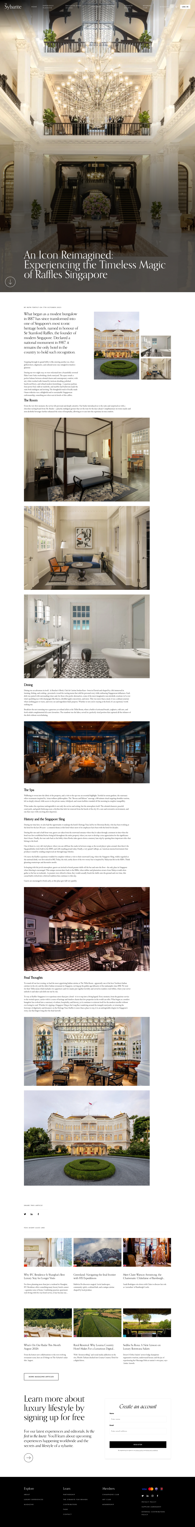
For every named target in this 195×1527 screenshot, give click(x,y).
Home (34, 7)
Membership (108, 1504)
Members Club (147, 7)
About (27, 1495)
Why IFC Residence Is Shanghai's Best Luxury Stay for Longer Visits (44, 1276)
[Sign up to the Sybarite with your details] (29, 1458)
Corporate (96, 7)
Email (112, 1425)
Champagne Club (110, 1495)
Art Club (106, 1499)
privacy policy (139, 1450)
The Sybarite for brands (75, 1499)
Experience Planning (48, 7)
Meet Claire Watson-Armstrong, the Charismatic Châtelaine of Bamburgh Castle (143, 1278)
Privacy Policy (149, 1502)
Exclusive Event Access (73, 7)
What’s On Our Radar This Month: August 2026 (42, 1347)
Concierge (107, 1509)
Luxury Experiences (33, 1499)
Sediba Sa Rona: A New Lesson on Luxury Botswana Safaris (142, 1347)
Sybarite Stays (111, 7)
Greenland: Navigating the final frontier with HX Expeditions (95, 1276)
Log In (185, 7)
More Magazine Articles (41, 1377)
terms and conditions (152, 1450)
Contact (67, 1514)
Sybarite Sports (128, 7)
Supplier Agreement (151, 1507)
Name (112, 1413)
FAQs (65, 1509)
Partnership (69, 1495)
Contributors (70, 1504)
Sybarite (13, 6)
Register (138, 1444)
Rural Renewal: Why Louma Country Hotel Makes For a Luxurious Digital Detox (94, 1348)
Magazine (165, 7)
